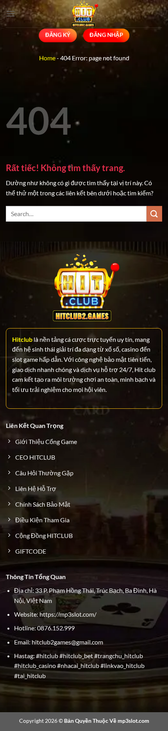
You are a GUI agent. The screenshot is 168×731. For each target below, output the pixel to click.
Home (47, 57)
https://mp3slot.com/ (68, 614)
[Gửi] (154, 213)
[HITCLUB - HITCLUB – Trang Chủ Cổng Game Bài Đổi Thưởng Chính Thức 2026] (84, 13)
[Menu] (10, 13)
